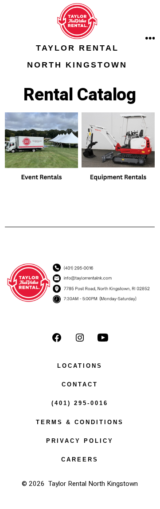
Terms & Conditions (80, 422)
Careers (79, 459)
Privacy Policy (79, 440)
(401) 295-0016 (79, 403)
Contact (80, 384)
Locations (79, 365)
